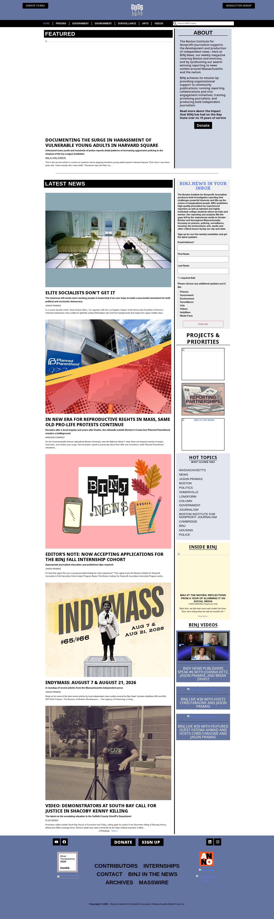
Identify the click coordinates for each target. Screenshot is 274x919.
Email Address (186, 242)
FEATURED (60, 34)
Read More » (203, 616)
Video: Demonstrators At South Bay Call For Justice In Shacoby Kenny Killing (100, 808)
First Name (183, 254)
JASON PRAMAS (53, 306)
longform (187, 496)
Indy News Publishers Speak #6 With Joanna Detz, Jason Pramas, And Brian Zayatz (203, 673)
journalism (189, 509)
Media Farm (186, 316)
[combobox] (203, 23)
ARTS (145, 23)
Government (187, 295)
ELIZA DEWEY (52, 820)
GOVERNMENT (80, 23)
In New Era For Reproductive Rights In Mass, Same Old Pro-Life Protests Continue (107, 421)
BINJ (182, 525)
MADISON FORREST (55, 437)
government (190, 505)
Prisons (184, 292)
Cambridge (188, 521)
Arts (182, 305)
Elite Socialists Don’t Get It (80, 293)
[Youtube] (56, 841)
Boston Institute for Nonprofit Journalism (198, 515)
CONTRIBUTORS (116, 866)
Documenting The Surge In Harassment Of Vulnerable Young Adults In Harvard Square (101, 142)
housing (186, 530)
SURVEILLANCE (127, 23)
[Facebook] (64, 841)
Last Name (183, 266)
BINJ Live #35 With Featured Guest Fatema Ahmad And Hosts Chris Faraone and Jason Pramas (203, 731)
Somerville (188, 492)
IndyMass (185, 312)
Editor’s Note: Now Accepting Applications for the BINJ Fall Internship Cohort (104, 556)
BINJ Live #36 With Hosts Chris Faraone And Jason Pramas (203, 703)
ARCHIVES (119, 882)
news (183, 474)
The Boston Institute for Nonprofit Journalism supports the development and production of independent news (203, 46)
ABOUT (203, 33)
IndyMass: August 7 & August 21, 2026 (90, 682)
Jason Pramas (191, 479)
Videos (184, 309)
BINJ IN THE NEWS (152, 874)
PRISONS (61, 23)
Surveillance (187, 302)
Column (185, 501)
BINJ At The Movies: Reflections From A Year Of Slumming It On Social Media (203, 598)
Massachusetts (192, 470)
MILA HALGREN (55, 158)
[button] (203, 125)
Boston (185, 483)
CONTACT (109, 874)
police (184, 534)
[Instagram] (217, 841)
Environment (187, 298)
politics (186, 487)
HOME (46, 23)
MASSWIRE (154, 882)
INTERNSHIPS (161, 866)
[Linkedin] (209, 841)
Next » (114, 831)
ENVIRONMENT (103, 23)
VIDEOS (159, 23)
